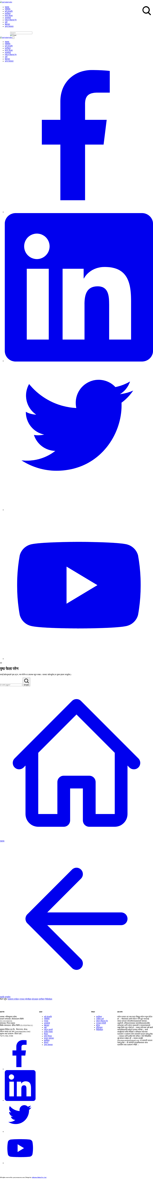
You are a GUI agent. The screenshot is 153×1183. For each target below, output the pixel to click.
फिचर (46, 1034)
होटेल (98, 1025)
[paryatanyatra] (6, 2)
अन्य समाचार (9, 26)
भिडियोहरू (48, 999)
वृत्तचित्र (8, 13)
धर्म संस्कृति (9, 11)
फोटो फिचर (9, 16)
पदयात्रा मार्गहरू (13, 999)
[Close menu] (13, 37)
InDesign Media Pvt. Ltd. (39, 1177)
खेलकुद (7, 24)
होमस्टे (46, 1042)
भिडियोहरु (99, 1030)
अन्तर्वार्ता (8, 18)
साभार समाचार (49, 1038)
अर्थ (6, 22)
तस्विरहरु (99, 1027)
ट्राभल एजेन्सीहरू (25, 999)
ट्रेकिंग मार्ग (100, 1019)
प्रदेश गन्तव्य (48, 1032)
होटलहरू (35, 999)
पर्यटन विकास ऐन (10, 20)
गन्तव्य (46, 1021)
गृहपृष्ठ (7, 7)
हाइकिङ (46, 1040)
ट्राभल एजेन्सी (101, 1023)
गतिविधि (7, 9)
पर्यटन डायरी (48, 1030)
